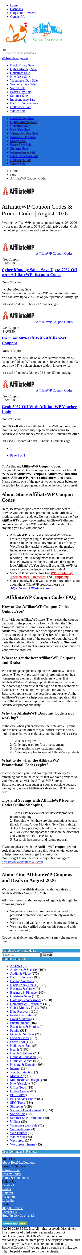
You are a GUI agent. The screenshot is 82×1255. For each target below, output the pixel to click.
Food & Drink (19, 1038)
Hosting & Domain (23, 1064)
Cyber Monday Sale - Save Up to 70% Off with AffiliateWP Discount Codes (39, 272)
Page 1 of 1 (17, 455)
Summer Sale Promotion (26, 1118)
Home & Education (23, 1057)
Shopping (16, 1106)
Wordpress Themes (23, 1144)
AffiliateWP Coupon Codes (28, 178)
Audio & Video (20, 973)
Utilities (15, 1121)
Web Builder (18, 1133)
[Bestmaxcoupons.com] (33, 42)
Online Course (19, 1091)
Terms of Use (11, 1170)
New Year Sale (20, 1083)
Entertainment (19, 1023)
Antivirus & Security (24, 969)
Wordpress (17, 1140)
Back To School (21, 977)
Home (14, 171)
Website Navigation (15, 58)
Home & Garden (21, 1061)
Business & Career (22, 988)
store (13, 174)
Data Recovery (20, 1011)
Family (14, 1030)
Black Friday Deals (23, 985)
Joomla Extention (21, 1072)
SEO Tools (17, 1102)
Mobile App (18, 1076)
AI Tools (16, 966)
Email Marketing (21, 1019)
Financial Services (22, 1034)
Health (14, 1049)
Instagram (8, 1196)
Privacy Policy (11, 1174)
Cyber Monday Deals (24, 1007)
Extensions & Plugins (24, 1026)
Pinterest (7, 1193)
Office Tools (18, 1087)
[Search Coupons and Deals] (4, 50)
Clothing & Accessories (25, 1000)
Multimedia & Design (24, 1080)
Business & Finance (23, 992)
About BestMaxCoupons (18, 1162)
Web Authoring (20, 1129)
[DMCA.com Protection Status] (15, 1225)
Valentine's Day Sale (23, 1125)
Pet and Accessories (23, 1099)
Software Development (25, 1110)
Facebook (8, 1185)
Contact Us (9, 1212)
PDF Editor (17, 1095)
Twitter (6, 1189)
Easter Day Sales (21, 1015)
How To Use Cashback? (18, 1215)
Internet (15, 1068)
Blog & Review (12, 1208)
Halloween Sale (20, 1045)
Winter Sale (17, 1137)
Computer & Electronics (26, 1004)
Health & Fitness (21, 1053)
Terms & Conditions (15, 1177)
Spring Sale (17, 1114)
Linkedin (8, 1200)
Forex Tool (17, 1042)
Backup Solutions (22, 981)
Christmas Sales (20, 996)
